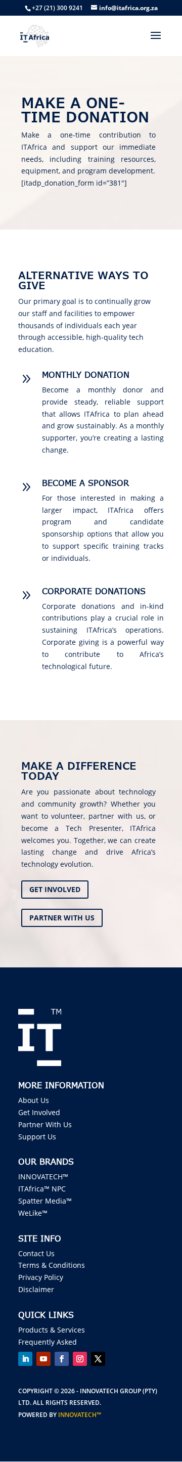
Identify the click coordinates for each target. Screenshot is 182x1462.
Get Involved (54, 889)
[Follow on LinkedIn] (25, 1359)
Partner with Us (62, 917)
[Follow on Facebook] (62, 1359)
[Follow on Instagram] (80, 1359)
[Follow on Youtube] (43, 1359)
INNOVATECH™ (79, 1414)
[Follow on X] (98, 1359)
